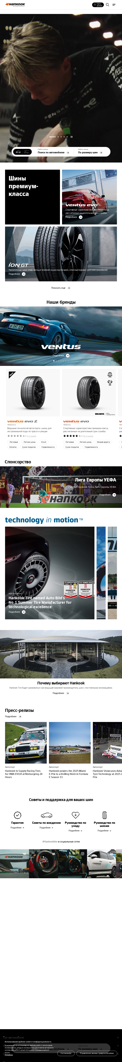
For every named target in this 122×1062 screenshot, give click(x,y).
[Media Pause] (71, 137)
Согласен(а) (66, 1053)
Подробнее (9, 1055)
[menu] (114, 5)
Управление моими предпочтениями (97, 1053)
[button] (53, 136)
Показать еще (58, 287)
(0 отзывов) (31, 436)
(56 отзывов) (88, 436)
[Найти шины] (107, 5)
